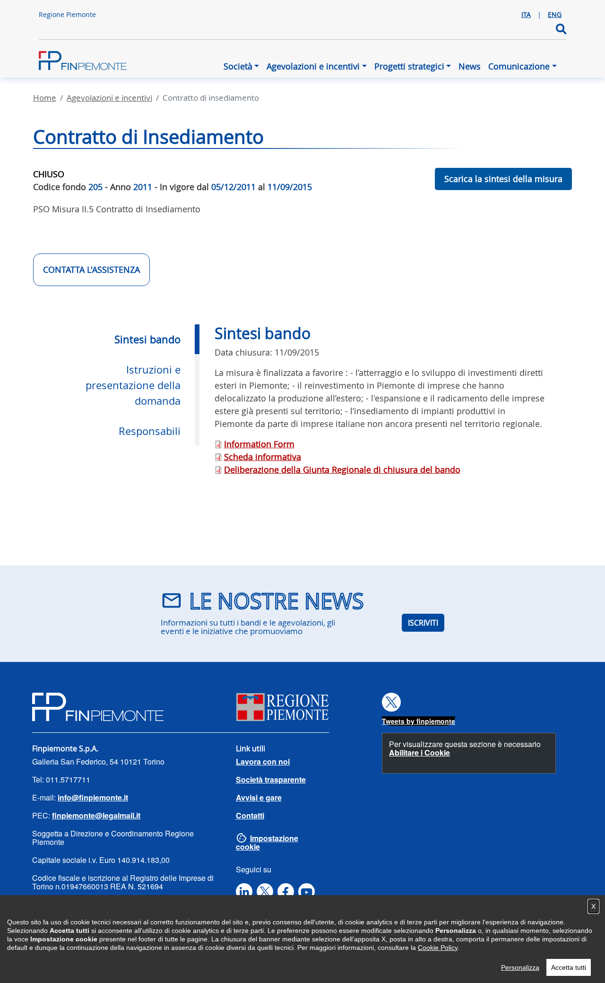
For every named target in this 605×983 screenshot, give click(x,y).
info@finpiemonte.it (93, 797)
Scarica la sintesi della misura (503, 178)
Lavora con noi (263, 761)
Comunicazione (519, 66)
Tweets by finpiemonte (418, 721)
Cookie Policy (438, 947)
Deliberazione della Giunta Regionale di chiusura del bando (342, 469)
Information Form (259, 444)
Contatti (250, 815)
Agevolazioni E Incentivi (109, 97)
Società (238, 66)
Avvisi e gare (259, 797)
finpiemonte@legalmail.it (96, 815)
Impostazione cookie (267, 842)
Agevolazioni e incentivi (313, 66)
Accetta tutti (568, 967)
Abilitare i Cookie (419, 752)
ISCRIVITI (423, 623)
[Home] (91, 60)
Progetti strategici (409, 66)
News (469, 66)
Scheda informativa (262, 456)
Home (44, 97)
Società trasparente (271, 779)
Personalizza (520, 967)
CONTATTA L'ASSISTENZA (91, 269)
